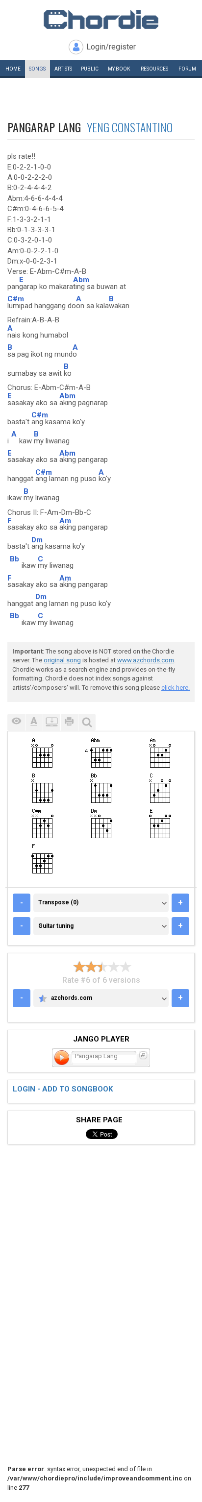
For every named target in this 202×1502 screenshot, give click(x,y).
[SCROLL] (51, 722)
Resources (154, 69)
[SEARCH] (87, 722)
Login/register (111, 46)
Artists (63, 69)
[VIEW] (16, 722)
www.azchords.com (145, 660)
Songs (37, 69)
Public (90, 69)
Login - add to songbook (63, 1089)
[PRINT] (69, 722)
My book (119, 69)
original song (62, 660)
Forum (187, 69)
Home (13, 69)
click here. (175, 687)
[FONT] (34, 722)
